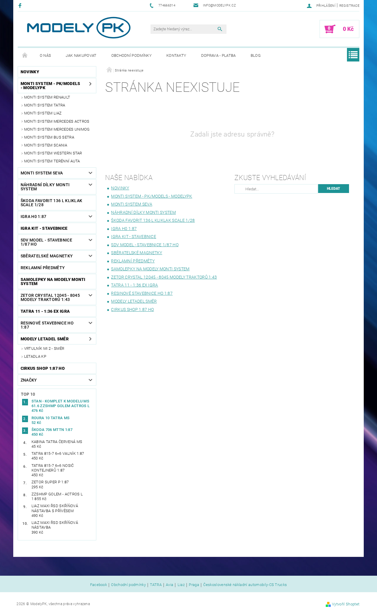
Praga (194, 585)
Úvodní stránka (25, 55)
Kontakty (176, 55)
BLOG (256, 55)
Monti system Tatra (44, 105)
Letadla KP (35, 356)
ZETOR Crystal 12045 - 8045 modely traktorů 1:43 (50, 297)
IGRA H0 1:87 (34, 216)
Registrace (349, 6)
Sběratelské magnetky (47, 256)
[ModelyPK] (78, 28)
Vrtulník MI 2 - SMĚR (44, 348)
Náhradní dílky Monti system (45, 186)
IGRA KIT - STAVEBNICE (44, 228)
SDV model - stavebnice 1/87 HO (46, 242)
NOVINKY (30, 71)
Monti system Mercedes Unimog (57, 129)
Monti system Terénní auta (52, 161)
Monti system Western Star (53, 153)
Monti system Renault (47, 97)
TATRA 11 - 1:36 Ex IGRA (45, 311)
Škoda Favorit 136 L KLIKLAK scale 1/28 (51, 202)
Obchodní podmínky (131, 55)
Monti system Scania (45, 145)
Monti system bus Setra (49, 137)
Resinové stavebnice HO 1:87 (47, 325)
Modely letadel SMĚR (45, 339)
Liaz (181, 585)
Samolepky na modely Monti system (53, 281)
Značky (29, 380)
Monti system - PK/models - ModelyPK (50, 85)
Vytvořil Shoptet (345, 604)
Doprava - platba (218, 55)
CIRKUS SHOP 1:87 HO (43, 368)
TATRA (156, 585)
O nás (45, 55)
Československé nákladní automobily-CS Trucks (245, 585)
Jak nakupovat (81, 55)
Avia (169, 585)
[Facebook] (21, 5)
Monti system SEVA (42, 173)
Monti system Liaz (43, 113)
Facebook (98, 585)
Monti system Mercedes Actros (57, 121)
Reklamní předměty (43, 267)
